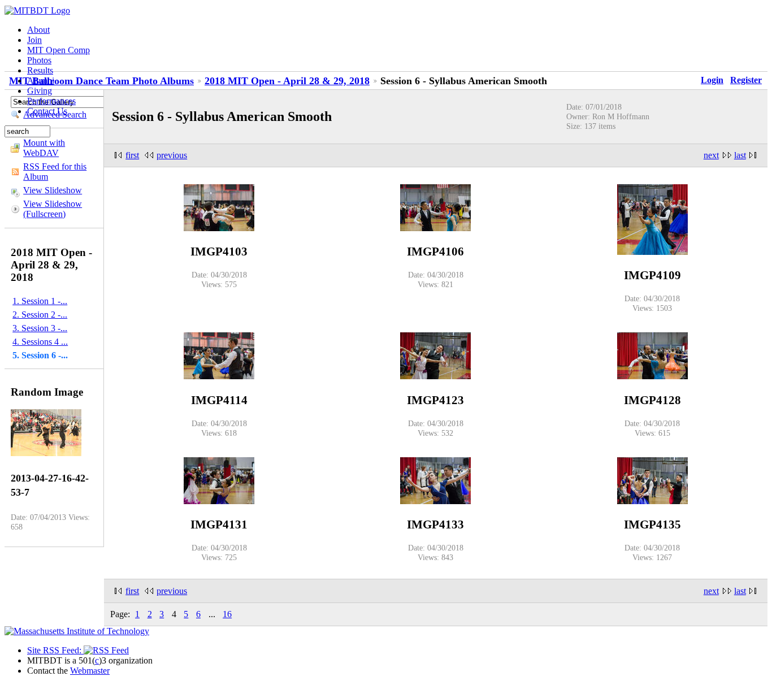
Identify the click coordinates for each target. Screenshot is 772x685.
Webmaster (90, 670)
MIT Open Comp (58, 50)
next (711, 155)
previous (172, 155)
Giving (39, 91)
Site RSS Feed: (55, 650)
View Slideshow (52, 190)
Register (746, 80)
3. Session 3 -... (39, 328)
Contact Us (47, 111)
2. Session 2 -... (39, 314)
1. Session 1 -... (39, 301)
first (132, 155)
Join (34, 40)
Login (712, 80)
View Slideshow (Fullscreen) (52, 209)
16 (227, 614)
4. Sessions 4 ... (40, 341)
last (740, 155)
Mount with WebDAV (44, 148)
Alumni (40, 80)
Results (40, 70)
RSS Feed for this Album (54, 171)
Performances (51, 101)
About (38, 29)
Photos (39, 60)
